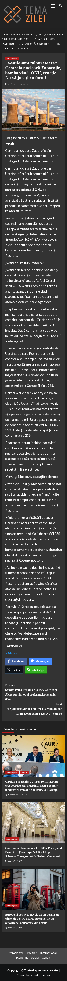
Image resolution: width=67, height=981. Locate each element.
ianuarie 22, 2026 (15, 795)
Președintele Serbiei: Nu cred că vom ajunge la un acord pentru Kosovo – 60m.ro (34, 709)
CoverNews (24, 975)
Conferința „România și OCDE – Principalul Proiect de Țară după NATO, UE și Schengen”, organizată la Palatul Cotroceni (33, 852)
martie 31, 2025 (15, 861)
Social (35, 957)
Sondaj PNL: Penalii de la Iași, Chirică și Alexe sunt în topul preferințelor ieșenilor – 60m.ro (32, 692)
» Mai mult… (14, 653)
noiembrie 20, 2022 (18, 84)
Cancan (46, 957)
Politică (24, 772)
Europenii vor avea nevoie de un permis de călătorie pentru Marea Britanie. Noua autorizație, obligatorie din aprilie (32, 918)
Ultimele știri (15, 953)
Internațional (12, 58)
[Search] (60, 5)
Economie (22, 957)
